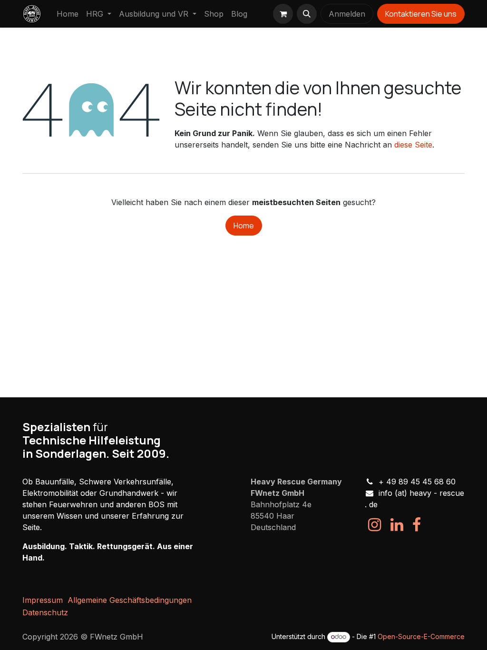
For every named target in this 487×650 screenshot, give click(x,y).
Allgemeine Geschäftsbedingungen (130, 600)
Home (244, 225)
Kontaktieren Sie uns (421, 14)
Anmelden (347, 14)
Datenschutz (45, 612)
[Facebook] (416, 524)
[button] (307, 14)
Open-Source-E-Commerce (421, 636)
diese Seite (413, 144)
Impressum (42, 600)
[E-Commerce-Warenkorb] (283, 14)
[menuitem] (67, 13)
